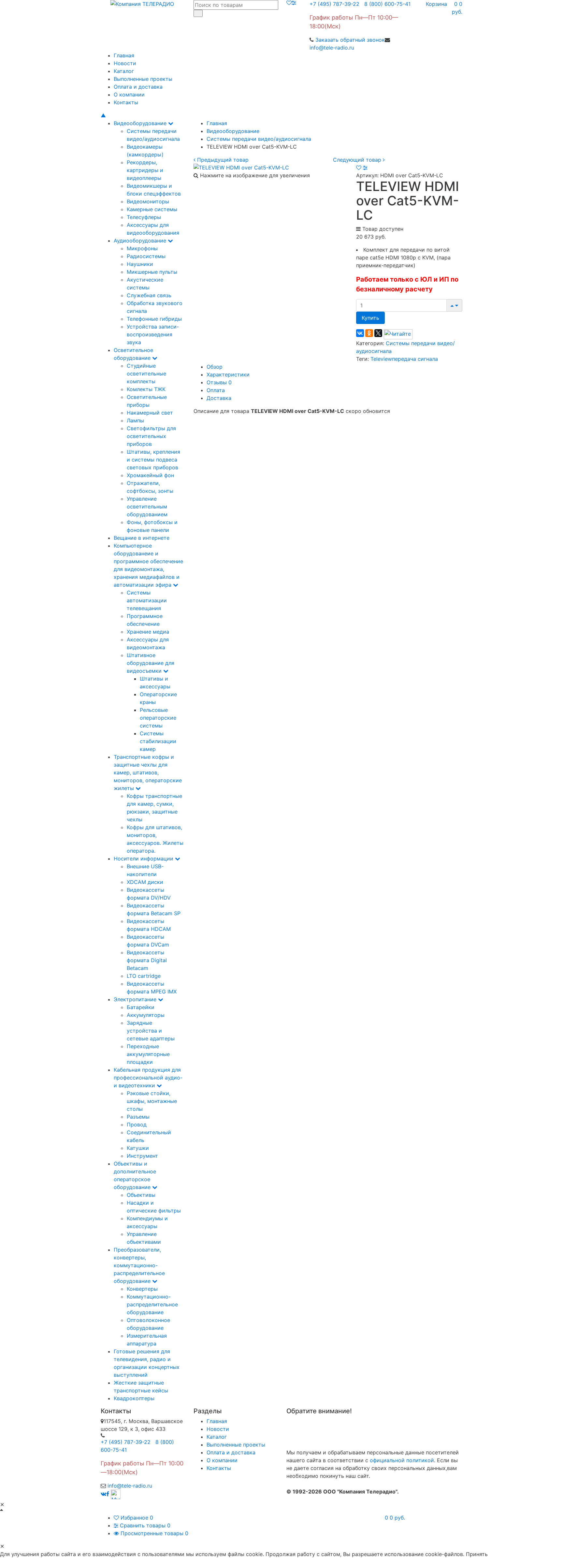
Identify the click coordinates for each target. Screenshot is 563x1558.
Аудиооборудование (141, 240)
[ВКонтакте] (360, 333)
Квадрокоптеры (134, 1398)
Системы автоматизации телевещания (147, 600)
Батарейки (140, 1007)
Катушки (138, 1148)
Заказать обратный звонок (350, 40)
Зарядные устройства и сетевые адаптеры (151, 1031)
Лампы (135, 420)
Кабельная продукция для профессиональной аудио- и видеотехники (148, 1077)
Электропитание (136, 999)
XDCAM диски (145, 882)
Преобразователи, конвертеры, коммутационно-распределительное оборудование (139, 1265)
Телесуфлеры (144, 217)
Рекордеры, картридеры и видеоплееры (145, 170)
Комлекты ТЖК (146, 389)
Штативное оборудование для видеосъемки (150, 663)
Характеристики (228, 374)
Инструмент (142, 1156)
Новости (125, 63)
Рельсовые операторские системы (158, 718)
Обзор (215, 366)
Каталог (124, 71)
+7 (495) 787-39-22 (334, 4)
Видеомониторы (148, 201)
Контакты (126, 102)
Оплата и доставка (138, 86)
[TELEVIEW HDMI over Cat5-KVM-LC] (241, 167)
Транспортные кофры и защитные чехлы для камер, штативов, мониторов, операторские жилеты (148, 772)
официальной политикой (402, 1460)
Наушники (140, 264)
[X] (378, 333)
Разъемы (138, 1116)
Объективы (141, 1195)
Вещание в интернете (141, 538)
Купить (370, 318)
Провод (137, 1124)
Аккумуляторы (146, 1015)
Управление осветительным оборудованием (147, 506)
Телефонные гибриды (154, 319)
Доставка (219, 398)
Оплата (216, 390)
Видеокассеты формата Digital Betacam (147, 960)
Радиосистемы (146, 256)
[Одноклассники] (369, 333)
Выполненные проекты (143, 79)
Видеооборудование (141, 123)
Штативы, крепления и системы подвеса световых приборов (153, 459)
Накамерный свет (150, 412)
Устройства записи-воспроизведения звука (153, 334)
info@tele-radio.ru (332, 47)
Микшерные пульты (152, 272)
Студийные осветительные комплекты (146, 373)
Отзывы (219, 382)
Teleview (381, 359)
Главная (124, 55)
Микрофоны (142, 248)
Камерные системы (152, 209)
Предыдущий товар (222, 159)
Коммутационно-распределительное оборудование (152, 1304)
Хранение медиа (148, 631)
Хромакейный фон (150, 475)
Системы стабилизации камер (158, 741)
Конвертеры (142, 1289)
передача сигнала (415, 359)
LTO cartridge (144, 976)
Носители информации (144, 858)
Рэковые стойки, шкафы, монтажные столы (152, 1101)
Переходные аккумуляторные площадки (148, 1054)
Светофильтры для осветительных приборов (151, 436)
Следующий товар (358, 159)
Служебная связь (149, 295)
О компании (129, 94)
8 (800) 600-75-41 (386, 4)
